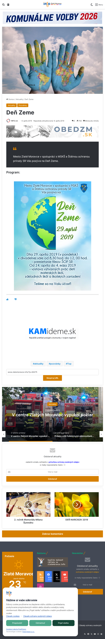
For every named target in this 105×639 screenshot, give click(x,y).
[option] (52, 414)
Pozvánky (23, 105)
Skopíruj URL (52, 378)
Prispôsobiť (17, 623)
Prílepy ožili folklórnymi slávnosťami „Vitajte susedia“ (52, 415)
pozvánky (55, 363)
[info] (52, 4)
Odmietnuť (40, 623)
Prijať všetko (63, 623)
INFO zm (14, 121)
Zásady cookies (13, 616)
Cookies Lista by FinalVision (16, 629)
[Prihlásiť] (8, 5)
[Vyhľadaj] (3, 5)
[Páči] (7, 299)
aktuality (38, 363)
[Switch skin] (91, 6)
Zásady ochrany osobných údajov (37, 616)
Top (69, 363)
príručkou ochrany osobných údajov (63, 462)
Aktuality (19, 99)
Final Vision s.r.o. (28, 632)
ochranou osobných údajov (87, 572)
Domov (11, 99)
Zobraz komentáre (52, 533)
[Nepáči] (15, 299)
